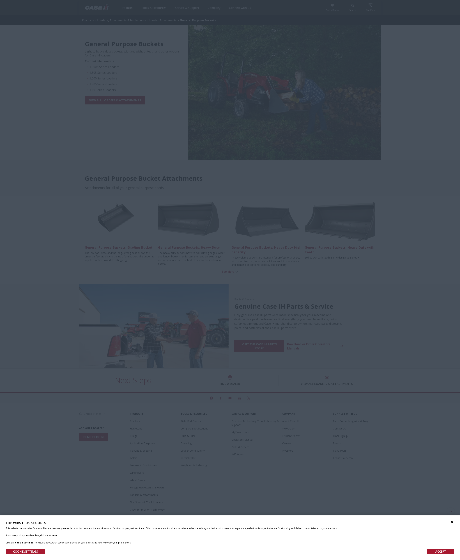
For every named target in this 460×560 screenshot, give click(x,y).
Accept (440, 552)
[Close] (452, 522)
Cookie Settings (25, 552)
